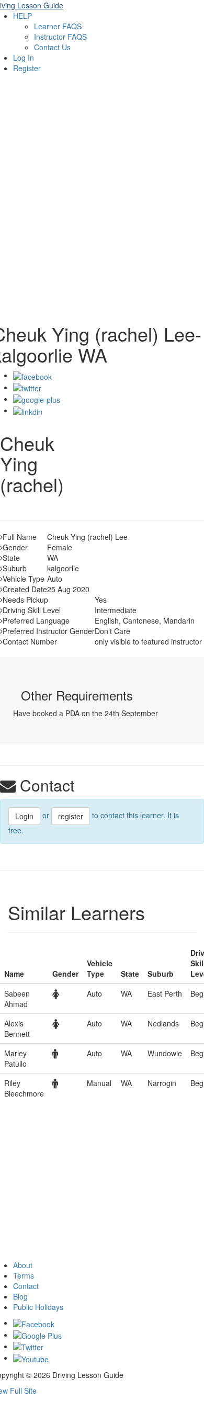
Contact (26, 1286)
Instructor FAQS (60, 36)
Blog (20, 1296)
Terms (23, 1275)
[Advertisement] (102, 206)
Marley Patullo (15, 1058)
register (70, 816)
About (22, 1265)
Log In (23, 57)
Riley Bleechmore (24, 1088)
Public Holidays (38, 1307)
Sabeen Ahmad (17, 998)
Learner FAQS (58, 26)
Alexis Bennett (17, 1028)
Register (27, 68)
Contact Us (52, 47)
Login (24, 816)
